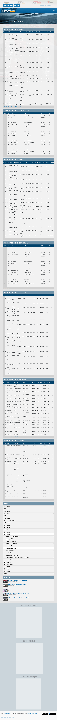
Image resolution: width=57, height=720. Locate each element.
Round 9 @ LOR (9, 546)
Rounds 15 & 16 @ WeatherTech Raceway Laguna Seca (17, 557)
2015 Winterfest (7, 562)
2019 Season (7, 525)
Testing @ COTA (9, 560)
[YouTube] (45, 5)
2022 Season (7, 516)
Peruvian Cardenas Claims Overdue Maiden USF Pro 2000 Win (18, 593)
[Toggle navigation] (54, 10)
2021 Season (7, 518)
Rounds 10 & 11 (18, 25)
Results (6, 25)
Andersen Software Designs (32, 713)
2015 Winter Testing (8, 564)
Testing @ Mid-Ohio (10, 550)
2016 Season (7, 532)
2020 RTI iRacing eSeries (9, 520)
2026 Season (7, 506)
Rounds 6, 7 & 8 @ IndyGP (11, 543)
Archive (5, 573)
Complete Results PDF (8, 106)
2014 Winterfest (7, 569)
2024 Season (7, 511)
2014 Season (7, 567)
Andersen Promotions (8, 713)
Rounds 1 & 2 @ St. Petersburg (12, 536)
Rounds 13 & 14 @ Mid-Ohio (12, 555)
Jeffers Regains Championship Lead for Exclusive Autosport (18, 580)
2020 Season (7, 523)
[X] (43, 5)
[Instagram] (48, 5)
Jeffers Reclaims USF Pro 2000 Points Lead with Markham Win (18, 597)
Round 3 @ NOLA (9, 539)
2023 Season (7, 513)
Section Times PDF (17, 106)
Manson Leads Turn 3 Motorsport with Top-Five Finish (17, 584)
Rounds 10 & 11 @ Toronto (11, 548)
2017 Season (7, 530)
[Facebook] (41, 5)
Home (2, 25)
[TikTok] (50, 5)
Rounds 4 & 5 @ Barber (11, 541)
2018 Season (7, 527)
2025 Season (7, 509)
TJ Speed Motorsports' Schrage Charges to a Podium (17, 589)
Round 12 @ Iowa (9, 553)
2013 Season (7, 571)
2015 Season (11, 25)
